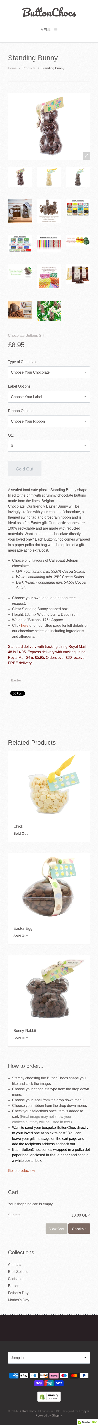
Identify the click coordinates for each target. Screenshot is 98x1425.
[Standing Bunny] (20, 211)
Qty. (11, 435)
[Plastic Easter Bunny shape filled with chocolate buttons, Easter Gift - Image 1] (20, 177)
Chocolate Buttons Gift (26, 335)
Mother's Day (18, 1300)
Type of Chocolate (22, 362)
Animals (14, 1264)
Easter (16, 680)
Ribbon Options (20, 411)
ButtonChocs (49, 12)
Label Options (19, 386)
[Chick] (49, 784)
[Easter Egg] (49, 886)
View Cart (56, 1228)
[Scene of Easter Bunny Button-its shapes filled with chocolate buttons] (49, 311)
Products (29, 68)
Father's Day (18, 1293)
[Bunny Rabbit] (49, 988)
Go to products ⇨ (21, 1171)
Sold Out (24, 468)
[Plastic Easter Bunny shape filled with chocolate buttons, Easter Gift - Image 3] (49, 177)
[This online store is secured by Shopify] (49, 1396)
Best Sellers (18, 1272)
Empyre (84, 1411)
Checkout (79, 1228)
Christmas (16, 1279)
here (24, 625)
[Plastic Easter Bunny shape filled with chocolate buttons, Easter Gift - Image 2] (78, 177)
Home (12, 68)
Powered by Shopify (49, 1415)
